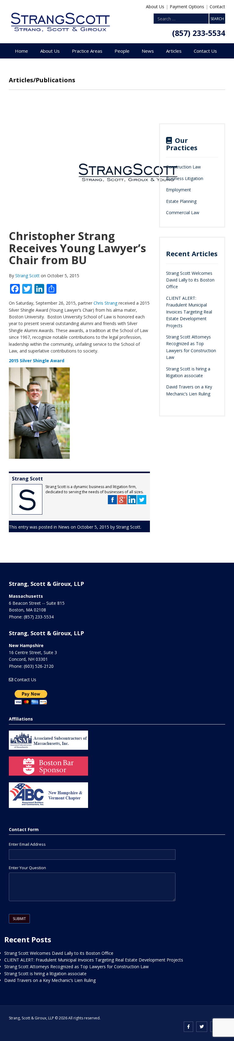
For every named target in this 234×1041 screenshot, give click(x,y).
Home (21, 51)
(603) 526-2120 (39, 666)
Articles (174, 51)
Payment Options (187, 6)
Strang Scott (28, 275)
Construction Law (183, 167)
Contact (217, 6)
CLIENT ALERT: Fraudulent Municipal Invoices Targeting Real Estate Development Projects (189, 311)
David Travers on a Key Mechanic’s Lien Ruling (50, 980)
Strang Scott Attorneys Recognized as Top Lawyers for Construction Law (76, 966)
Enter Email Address (27, 844)
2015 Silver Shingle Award (36, 360)
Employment (178, 190)
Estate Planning (181, 201)
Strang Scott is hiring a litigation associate (45, 973)
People (122, 51)
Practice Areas (87, 51)
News (148, 51)
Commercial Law (182, 212)
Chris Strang (105, 303)
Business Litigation (184, 178)
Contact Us (205, 51)
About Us (155, 6)
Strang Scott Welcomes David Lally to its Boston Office (190, 280)
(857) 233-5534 (198, 33)
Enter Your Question (27, 867)
